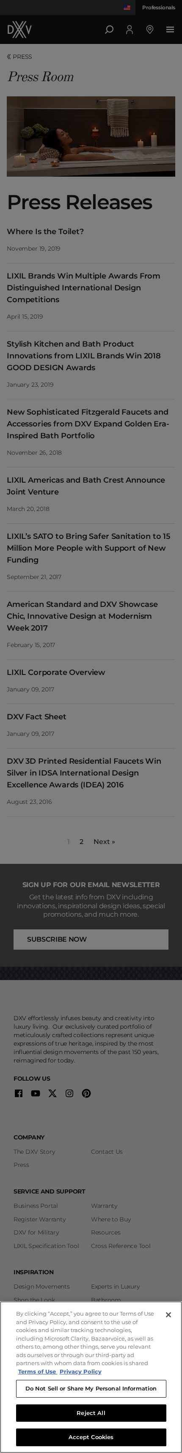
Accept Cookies (91, 1437)
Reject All (91, 1412)
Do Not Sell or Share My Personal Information (91, 1388)
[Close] (168, 1315)
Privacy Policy (81, 1371)
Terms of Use (38, 1371)
